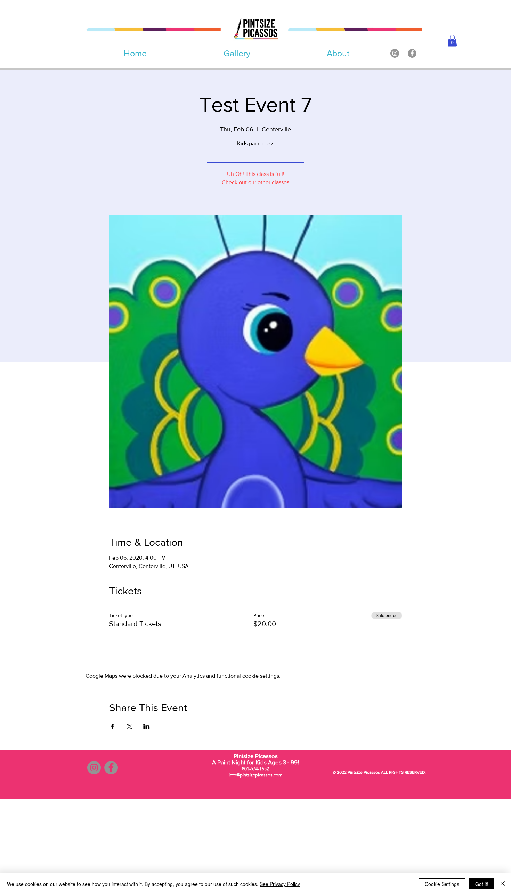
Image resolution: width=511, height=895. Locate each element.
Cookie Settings (442, 883)
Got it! (481, 883)
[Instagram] (394, 53)
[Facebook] (412, 53)
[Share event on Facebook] (112, 726)
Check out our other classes (255, 182)
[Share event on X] (129, 726)
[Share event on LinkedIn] (146, 726)
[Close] (502, 883)
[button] (452, 40)
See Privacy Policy (280, 883)
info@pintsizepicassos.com (255, 775)
